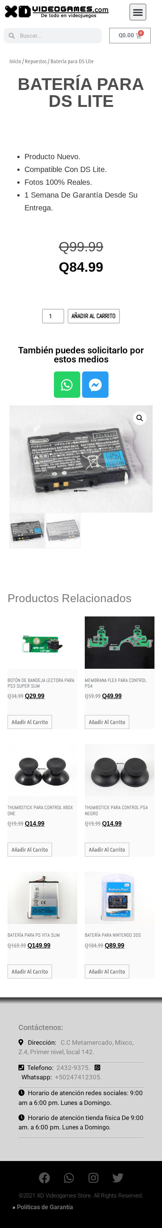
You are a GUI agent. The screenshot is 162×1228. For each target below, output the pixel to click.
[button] (138, 12)
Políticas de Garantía (45, 1207)
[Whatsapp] (67, 384)
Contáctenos (39, 1027)
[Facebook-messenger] (95, 384)
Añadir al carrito (94, 316)
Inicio (15, 61)
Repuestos (36, 61)
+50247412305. (78, 1077)
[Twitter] (118, 1178)
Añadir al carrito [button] (30, 721)
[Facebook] (44, 1178)
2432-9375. (73, 1067)
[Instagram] (93, 1178)
